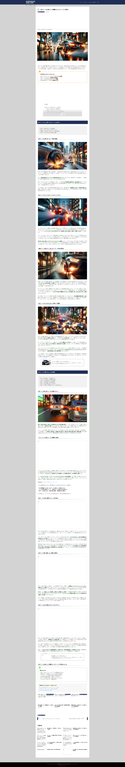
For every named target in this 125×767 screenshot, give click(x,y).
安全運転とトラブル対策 (41, 11)
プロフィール (50, 763)
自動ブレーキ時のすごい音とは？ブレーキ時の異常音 (55, 111)
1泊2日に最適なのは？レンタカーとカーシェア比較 (50, 687)
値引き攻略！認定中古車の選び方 (46, 690)
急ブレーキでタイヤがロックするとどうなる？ (54, 109)
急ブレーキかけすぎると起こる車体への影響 (54, 112)
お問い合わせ (68, 763)
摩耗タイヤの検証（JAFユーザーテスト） (50, 482)
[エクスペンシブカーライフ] (32, 2)
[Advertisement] (62, 20)
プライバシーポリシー (74, 763)
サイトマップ (54, 763)
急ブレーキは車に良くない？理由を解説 (53, 108)
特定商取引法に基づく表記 (61, 763)
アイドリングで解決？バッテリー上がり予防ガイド (60, 361)
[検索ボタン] (98, 2)
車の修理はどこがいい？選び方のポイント (59, 655)
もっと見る (62, 114)
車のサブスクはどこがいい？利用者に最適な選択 (49, 688)
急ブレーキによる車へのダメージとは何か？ (53, 107)
